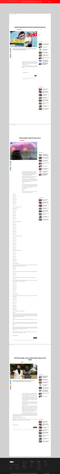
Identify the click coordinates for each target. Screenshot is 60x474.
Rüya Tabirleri (46, 465)
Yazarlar (25, 464)
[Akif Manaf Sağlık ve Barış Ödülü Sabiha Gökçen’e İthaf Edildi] (23, 371)
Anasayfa (11, 14)
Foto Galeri (25, 461)
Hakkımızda (11, 467)
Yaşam (31, 1)
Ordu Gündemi (24, 1)
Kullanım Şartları (17, 467)
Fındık (27, 1)
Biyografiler (46, 464)
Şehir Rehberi (39, 469)
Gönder (35, 75)
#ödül (16, 422)
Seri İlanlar (39, 468)
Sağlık (29, 1)
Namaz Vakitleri (39, 464)
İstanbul (23, 61)
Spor (36, 1)
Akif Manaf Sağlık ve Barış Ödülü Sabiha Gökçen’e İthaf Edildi (45, 92)
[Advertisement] (30, 8)
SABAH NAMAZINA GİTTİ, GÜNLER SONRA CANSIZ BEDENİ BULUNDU (45, 64)
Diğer (40, 1)
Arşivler (25, 465)
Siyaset (38, 1)
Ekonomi (34, 1)
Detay (45, 473)
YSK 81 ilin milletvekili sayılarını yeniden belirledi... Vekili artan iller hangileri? (45, 61)
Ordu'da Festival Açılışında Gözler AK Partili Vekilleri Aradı (45, 101)
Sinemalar (39, 467)
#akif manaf (14, 422)
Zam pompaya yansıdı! (45, 396)
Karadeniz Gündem (14, 14)
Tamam (48, 473)
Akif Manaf (26, 395)
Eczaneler (39, 465)
